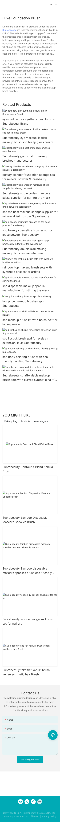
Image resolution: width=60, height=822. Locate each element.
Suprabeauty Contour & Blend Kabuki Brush (28, 469)
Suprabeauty (9, 30)
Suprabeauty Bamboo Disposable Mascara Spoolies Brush (25, 520)
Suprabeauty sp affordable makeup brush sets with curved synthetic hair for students (29, 378)
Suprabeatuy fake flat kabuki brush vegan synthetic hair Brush (26, 672)
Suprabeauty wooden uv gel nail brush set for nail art (28, 621)
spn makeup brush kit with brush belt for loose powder (29, 322)
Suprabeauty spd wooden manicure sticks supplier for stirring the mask (26, 195)
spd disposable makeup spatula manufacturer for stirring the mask (25, 288)
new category (40, 421)
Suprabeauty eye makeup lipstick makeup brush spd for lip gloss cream (27, 140)
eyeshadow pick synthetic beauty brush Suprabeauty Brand (29, 121)
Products (25, 421)
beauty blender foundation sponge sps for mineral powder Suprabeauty (28, 177)
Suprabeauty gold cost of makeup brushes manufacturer (25, 158)
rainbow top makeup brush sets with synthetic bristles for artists (27, 269)
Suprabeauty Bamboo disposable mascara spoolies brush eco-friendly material (27, 571)
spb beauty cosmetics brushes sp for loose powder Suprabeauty (27, 232)
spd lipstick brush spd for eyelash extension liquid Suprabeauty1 (25, 340)
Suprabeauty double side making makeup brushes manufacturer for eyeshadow (25, 251)
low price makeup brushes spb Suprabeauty (23, 303)
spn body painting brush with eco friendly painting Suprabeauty (25, 359)
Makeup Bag (10, 421)
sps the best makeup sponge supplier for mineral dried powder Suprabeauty (30, 214)
